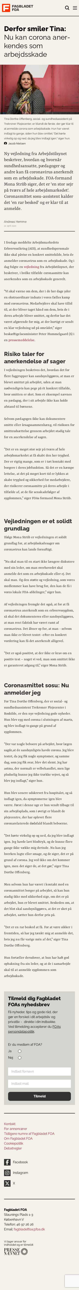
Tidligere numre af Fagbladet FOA (29, 1134)
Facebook (20, 1162)
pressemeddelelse (21, 340)
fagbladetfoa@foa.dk (29, 1229)
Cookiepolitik (13, 1143)
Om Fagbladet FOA (18, 1138)
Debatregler (13, 1148)
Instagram (20, 1173)
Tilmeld (40, 1096)
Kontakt (9, 1124)
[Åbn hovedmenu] (75, 8)
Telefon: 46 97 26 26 (19, 1224)
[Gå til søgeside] (67, 7)
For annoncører (15, 1129)
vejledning (32, 267)
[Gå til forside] (33, 8)
